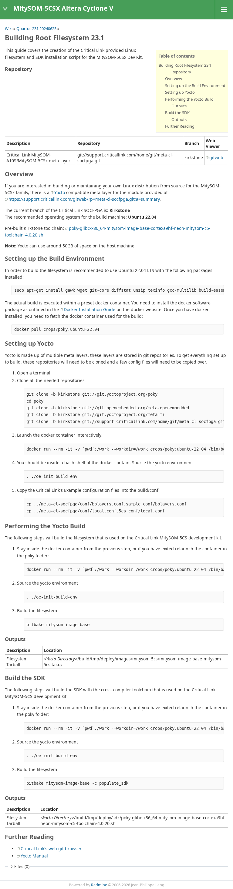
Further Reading (179, 126)
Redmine (99, 884)
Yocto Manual (34, 856)
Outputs (179, 106)
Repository (181, 72)
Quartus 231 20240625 (36, 28)
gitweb (216, 157)
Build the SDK (177, 112)
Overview (173, 78)
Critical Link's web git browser (51, 848)
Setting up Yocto (180, 92)
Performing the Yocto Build (189, 99)
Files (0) (21, 866)
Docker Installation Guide (89, 309)
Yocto (59, 192)
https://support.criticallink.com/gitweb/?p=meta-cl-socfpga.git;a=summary (84, 199)
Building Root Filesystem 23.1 (185, 65)
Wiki (8, 28)
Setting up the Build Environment (195, 85)
